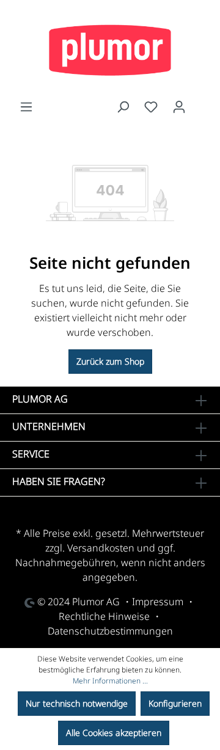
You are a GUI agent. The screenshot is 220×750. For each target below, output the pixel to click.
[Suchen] (123, 106)
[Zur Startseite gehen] (110, 50)
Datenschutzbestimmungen (110, 631)
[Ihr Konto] (179, 106)
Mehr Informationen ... (110, 680)
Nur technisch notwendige (77, 703)
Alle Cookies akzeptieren (113, 732)
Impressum (157, 601)
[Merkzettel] (151, 106)
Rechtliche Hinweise (104, 616)
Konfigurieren (175, 703)
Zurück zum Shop (110, 361)
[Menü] (26, 106)
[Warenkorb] (200, 104)
